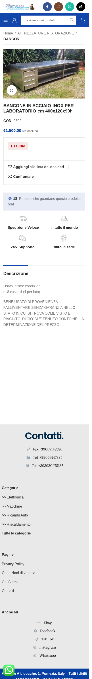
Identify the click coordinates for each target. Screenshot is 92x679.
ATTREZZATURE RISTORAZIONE (45, 33)
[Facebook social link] (47, 6)
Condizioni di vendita (18, 573)
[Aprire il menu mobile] (5, 20)
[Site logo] (20, 6)
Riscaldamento (16, 524)
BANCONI (11, 39)
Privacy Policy (13, 564)
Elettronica (13, 497)
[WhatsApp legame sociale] (69, 6)
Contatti (8, 591)
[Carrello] (83, 20)
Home (8, 33)
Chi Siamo (10, 582)
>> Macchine (12, 506)
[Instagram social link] (58, 6)
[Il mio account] (14, 20)
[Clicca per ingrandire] (12, 90)
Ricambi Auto (15, 515)
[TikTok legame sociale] (80, 6)
